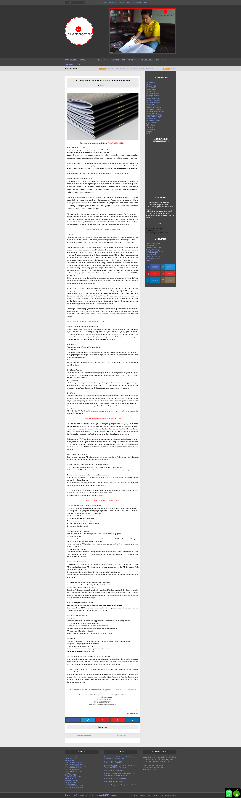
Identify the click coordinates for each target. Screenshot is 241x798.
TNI (79, 64)
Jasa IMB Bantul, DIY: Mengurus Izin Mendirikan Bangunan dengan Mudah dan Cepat (119, 774)
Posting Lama (121, 736)
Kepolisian (70, 64)
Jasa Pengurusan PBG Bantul (113, 782)
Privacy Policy (145, 795)
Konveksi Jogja (147, 60)
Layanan (146, 2)
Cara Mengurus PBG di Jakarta (114, 770)
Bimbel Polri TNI (151, 245)
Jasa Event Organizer (153, 256)
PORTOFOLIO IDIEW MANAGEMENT (124, 690)
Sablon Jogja (161, 60)
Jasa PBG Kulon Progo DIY (113, 762)
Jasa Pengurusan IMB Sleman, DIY (115, 778)
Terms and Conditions (169, 795)
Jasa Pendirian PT (118, 60)
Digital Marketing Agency (154, 251)
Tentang (121, 2)
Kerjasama (137, 2)
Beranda (103, 2)
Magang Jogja (102, 60)
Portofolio (112, 2)
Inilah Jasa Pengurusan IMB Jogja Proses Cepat (120, 785)
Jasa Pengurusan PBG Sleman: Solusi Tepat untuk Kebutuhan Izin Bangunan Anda (120, 758)
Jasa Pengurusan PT (153, 249)
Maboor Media (89, 795)
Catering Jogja (71, 60)
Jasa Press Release (153, 244)
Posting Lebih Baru (84, 736)
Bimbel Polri (133, 60)
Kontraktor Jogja (87, 60)
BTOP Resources (111, 795)
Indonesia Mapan (152, 253)
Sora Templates (78, 795)
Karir (128, 2)
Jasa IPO (149, 260)
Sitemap (135, 795)
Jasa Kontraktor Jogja (153, 247)
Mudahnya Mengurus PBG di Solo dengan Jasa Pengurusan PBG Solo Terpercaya (119, 766)
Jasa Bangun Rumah (153, 258)
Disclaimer (155, 795)
